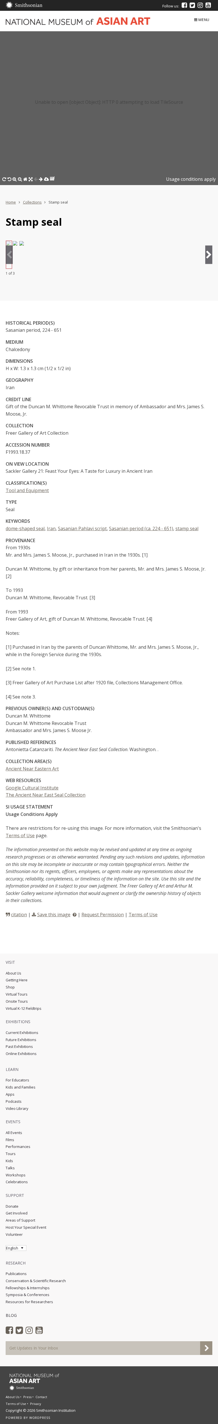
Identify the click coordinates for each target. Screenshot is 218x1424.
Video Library (17, 1108)
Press (27, 1397)
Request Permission (102, 914)
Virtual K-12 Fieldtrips (23, 1008)
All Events (14, 1132)
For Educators (17, 1080)
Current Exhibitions (22, 1032)
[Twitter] (192, 5)
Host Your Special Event (26, 1227)
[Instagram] (200, 5)
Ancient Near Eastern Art (32, 769)
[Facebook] (184, 5)
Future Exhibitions (21, 1039)
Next (208, 254)
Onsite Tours (17, 1001)
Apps (10, 1094)
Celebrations (17, 1181)
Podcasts (14, 1101)
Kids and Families (20, 1087)
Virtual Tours (17, 994)
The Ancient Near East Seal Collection (45, 795)
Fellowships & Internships (28, 1287)
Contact (41, 1397)
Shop (10, 987)
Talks (10, 1167)
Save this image (53, 914)
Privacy (35, 1404)
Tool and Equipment (27, 490)
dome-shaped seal (25, 528)
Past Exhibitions (19, 1046)
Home (11, 202)
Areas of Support (20, 1220)
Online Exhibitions (21, 1053)
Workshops (16, 1175)
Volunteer (14, 1234)
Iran (51, 528)
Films (10, 1139)
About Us (13, 973)
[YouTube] (208, 5)
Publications (16, 1273)
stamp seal (186, 528)
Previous (9, 254)
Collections (32, 202)
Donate (12, 1206)
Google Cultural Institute (32, 788)
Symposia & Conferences (27, 1294)
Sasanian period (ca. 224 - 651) (141, 528)
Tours (11, 1153)
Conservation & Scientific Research (36, 1280)
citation (19, 914)
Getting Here (17, 980)
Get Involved (17, 1213)
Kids (9, 1160)
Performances (18, 1146)
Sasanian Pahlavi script (82, 528)
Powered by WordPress (28, 1417)
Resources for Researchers (29, 1301)
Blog (11, 1315)
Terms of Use (20, 835)
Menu (203, 19)
